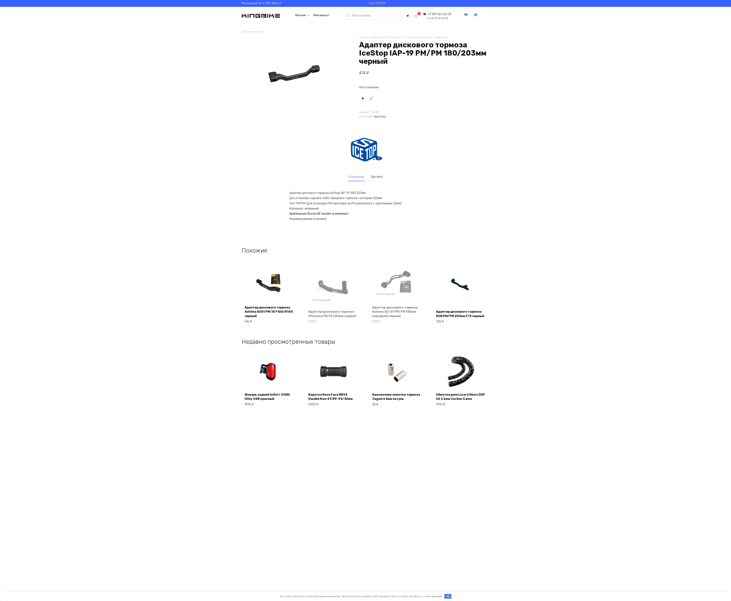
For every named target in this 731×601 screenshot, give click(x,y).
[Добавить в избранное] (362, 98)
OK (447, 596)
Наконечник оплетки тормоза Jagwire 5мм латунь (396, 397)
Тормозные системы (420, 37)
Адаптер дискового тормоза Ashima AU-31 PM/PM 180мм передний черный (395, 312)
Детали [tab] (377, 177)
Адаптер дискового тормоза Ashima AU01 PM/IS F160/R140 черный (269, 312)
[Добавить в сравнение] (370, 98)
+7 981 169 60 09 (439, 16)
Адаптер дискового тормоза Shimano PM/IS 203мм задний (332, 314)
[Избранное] (407, 15)
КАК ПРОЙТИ (377, 3)
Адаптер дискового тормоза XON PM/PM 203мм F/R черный (460, 314)
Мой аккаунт (322, 15)
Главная (246, 31)
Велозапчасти (394, 37)
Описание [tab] (356, 177)
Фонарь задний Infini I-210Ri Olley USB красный (267, 397)
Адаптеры (442, 37)
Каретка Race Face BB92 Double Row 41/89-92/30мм (330, 397)
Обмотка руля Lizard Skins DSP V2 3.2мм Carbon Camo (460, 397)
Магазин (300, 15)
